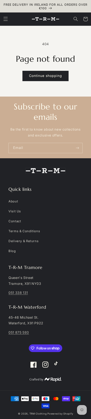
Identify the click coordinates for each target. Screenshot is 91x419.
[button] (5, 19)
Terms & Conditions (24, 231)
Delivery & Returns (23, 241)
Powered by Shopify (60, 413)
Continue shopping (45, 76)
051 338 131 (18, 293)
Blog (12, 251)
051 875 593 (18, 332)
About (13, 201)
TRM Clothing (38, 413)
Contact (14, 221)
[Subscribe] (77, 148)
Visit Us (14, 211)
